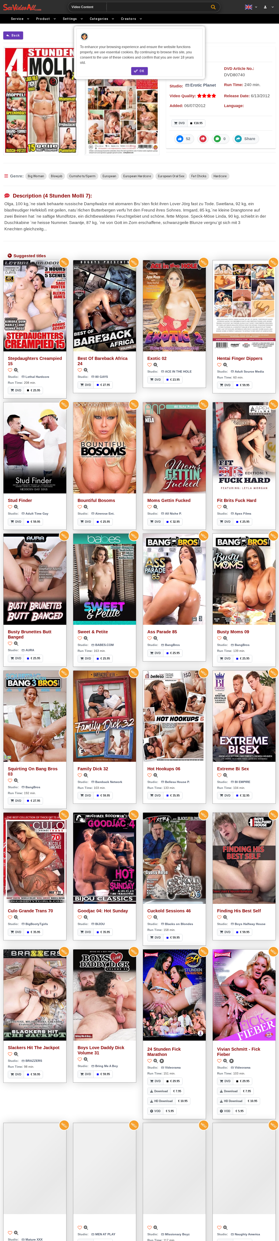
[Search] (214, 7)
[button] (184, 138)
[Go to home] (22, 7)
